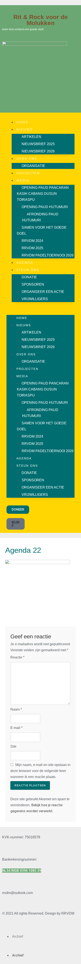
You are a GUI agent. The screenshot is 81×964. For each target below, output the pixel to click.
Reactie (17, 657)
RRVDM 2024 (32, 241)
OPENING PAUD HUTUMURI (45, 207)
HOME (22, 122)
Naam (16, 709)
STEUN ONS (27, 270)
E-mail (16, 728)
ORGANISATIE (33, 166)
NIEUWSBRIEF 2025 (38, 144)
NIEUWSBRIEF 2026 (38, 151)
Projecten (28, 173)
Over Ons (26, 159)
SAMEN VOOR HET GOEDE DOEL (42, 230)
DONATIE (29, 277)
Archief (17, 936)
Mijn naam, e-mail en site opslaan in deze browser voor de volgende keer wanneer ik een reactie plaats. (40, 771)
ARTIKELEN (31, 137)
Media (23, 180)
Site (13, 746)
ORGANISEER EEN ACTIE (43, 292)
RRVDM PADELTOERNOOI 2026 (48, 255)
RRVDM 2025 (32, 248)
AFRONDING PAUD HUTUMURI (40, 217)
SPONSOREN (33, 284)
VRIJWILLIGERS (35, 299)
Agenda (24, 263)
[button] (40, 308)
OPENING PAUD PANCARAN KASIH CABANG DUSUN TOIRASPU (43, 193)
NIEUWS (24, 129)
